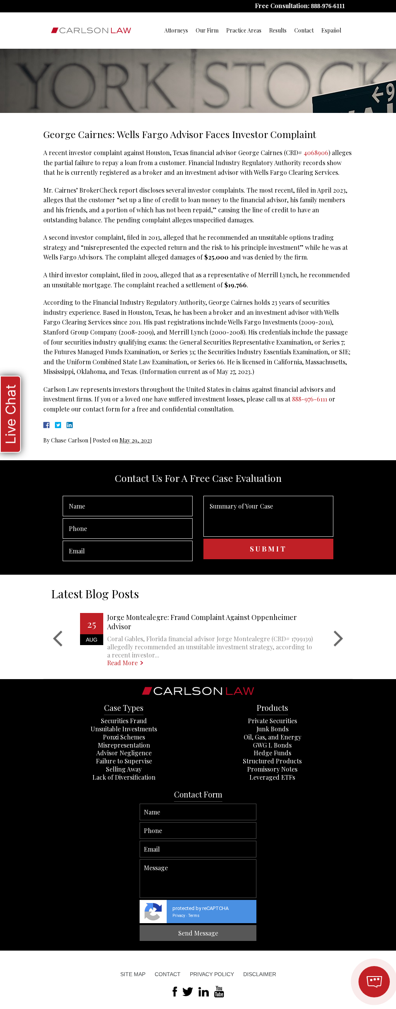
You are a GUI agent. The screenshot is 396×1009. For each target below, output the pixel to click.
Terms (194, 915)
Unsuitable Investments (123, 729)
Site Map (132, 974)
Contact (304, 30)
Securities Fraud (124, 721)
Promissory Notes (272, 769)
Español (331, 30)
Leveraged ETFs (272, 777)
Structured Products (272, 761)
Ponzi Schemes (124, 737)
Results (278, 30)
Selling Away (124, 769)
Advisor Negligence (124, 753)
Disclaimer (259, 974)
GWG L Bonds (272, 745)
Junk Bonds (272, 729)
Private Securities (272, 721)
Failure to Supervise (124, 761)
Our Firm (207, 30)
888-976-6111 (328, 6)
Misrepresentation (124, 745)
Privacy (178, 915)
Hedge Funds (272, 753)
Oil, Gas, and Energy (272, 737)
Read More (122, 663)
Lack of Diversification (123, 777)
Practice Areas (243, 30)
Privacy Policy (212, 974)
